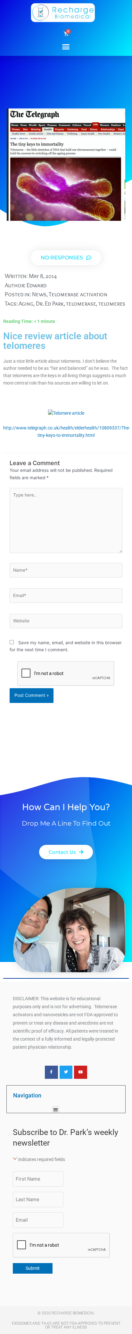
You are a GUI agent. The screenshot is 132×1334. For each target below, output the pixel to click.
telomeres (111, 303)
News (39, 294)
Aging (26, 303)
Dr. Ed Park (50, 303)
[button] (66, 46)
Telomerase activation (78, 294)
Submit (33, 1268)
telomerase (81, 303)
